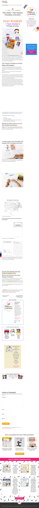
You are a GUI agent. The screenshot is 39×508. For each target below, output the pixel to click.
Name (3, 409)
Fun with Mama (5, 1)
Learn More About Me (32, 24)
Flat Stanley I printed (9, 284)
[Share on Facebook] (1, 253)
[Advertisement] (14, 506)
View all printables (19, 453)
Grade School (10, 291)
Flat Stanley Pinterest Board (12, 280)
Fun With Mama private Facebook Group (15, 126)
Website (3, 418)
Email (3, 414)
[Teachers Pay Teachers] (34, 26)
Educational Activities (14, 289)
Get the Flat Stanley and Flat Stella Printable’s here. (11, 272)
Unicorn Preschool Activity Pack (6, 296)
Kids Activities (15, 291)
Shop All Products (19, 498)
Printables (6, 5)
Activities (8, 289)
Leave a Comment (17, 10)
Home (3, 5)
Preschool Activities (9, 292)
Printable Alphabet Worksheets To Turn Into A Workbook (19, 296)
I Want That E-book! (31, 52)
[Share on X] (1, 255)
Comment (4, 397)
